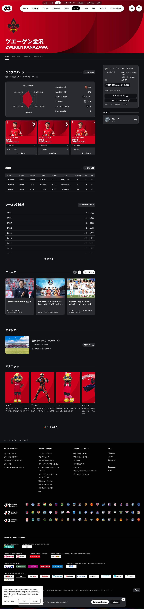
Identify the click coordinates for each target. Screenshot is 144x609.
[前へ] (75, 272)
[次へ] (79, 272)
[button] (132, 8)
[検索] (139, 8)
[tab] (7, 56)
